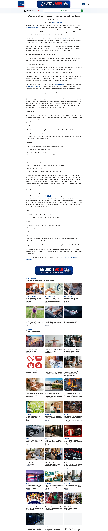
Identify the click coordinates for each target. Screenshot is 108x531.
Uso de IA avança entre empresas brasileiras (70, 321)
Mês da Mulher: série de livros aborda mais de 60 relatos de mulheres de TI (53, 322)
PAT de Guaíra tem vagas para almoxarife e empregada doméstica (72, 508)
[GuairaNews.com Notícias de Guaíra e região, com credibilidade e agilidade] (21, 4)
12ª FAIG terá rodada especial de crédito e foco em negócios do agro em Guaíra (53, 487)
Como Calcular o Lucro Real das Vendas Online (34, 463)
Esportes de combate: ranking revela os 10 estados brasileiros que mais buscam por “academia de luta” (54, 442)
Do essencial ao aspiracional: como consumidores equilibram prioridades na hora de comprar (53, 372)
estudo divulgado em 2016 (36, 86)
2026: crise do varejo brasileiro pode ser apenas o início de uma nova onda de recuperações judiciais (73, 465)
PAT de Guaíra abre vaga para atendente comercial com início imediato (72, 487)
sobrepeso (65, 38)
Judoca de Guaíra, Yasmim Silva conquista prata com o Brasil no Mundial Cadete (34, 508)
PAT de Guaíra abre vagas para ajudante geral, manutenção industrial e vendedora (53, 464)
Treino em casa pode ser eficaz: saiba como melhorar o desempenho (53, 351)
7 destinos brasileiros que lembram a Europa (33, 350)
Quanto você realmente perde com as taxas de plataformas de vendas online (53, 508)
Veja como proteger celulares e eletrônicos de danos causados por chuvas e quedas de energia (73, 395)
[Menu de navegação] (88, 4)
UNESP (49, 196)
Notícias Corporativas (57, 22)
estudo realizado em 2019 (33, 27)
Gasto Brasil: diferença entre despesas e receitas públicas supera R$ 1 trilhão (34, 487)
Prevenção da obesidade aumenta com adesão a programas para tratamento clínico (52, 300)
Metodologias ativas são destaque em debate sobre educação (71, 300)
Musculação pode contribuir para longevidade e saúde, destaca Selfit (72, 351)
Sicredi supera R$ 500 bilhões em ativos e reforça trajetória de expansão (53, 418)
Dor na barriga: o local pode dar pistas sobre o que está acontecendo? (34, 395)
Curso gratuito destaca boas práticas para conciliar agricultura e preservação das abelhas (34, 418)
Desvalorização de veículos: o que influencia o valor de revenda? (34, 442)
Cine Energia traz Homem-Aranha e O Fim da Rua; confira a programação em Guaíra (73, 442)
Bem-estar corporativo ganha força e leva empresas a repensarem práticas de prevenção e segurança (72, 373)
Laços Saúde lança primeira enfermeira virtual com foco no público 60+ (34, 300)
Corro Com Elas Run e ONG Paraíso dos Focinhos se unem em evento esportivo (34, 322)
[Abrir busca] (83, 4)
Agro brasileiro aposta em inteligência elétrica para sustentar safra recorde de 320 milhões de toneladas (53, 395)
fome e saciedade (59, 84)
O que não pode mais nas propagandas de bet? (33, 371)
